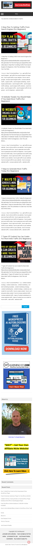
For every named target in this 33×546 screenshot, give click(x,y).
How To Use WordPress (13, 73)
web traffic (11, 299)
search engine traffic (17, 83)
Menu (16, 14)
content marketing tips (7, 289)
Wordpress (24, 544)
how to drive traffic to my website (15, 147)
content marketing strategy (22, 286)
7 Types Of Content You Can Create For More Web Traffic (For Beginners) (16, 237)
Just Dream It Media (6, 525)
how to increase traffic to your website (11, 160)
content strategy (18, 289)
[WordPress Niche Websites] (16, 8)
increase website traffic (16, 162)
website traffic (19, 90)
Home (2, 512)
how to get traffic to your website (13, 77)
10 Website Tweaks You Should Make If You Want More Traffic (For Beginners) (16, 99)
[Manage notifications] (28, 542)
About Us (3, 515)
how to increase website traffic (22, 293)
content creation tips (11, 284)
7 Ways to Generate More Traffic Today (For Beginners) (14, 170)
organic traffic (9, 81)
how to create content (19, 291)
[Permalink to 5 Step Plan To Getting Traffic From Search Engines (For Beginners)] (16, 52)
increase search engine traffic (13, 79)
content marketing (22, 284)
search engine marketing (19, 81)
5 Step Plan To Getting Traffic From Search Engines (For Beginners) (15, 28)
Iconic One (8, 544)
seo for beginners (10, 90)
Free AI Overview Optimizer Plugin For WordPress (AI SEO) (16, 496)
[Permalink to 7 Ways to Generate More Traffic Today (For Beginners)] (16, 194)
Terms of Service (5, 521)
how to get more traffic (15, 155)
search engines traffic (10, 88)
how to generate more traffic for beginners (12, 151)
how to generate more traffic (22, 149)
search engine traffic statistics (17, 85)
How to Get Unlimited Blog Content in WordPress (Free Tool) (16, 508)
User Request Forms (6, 518)
